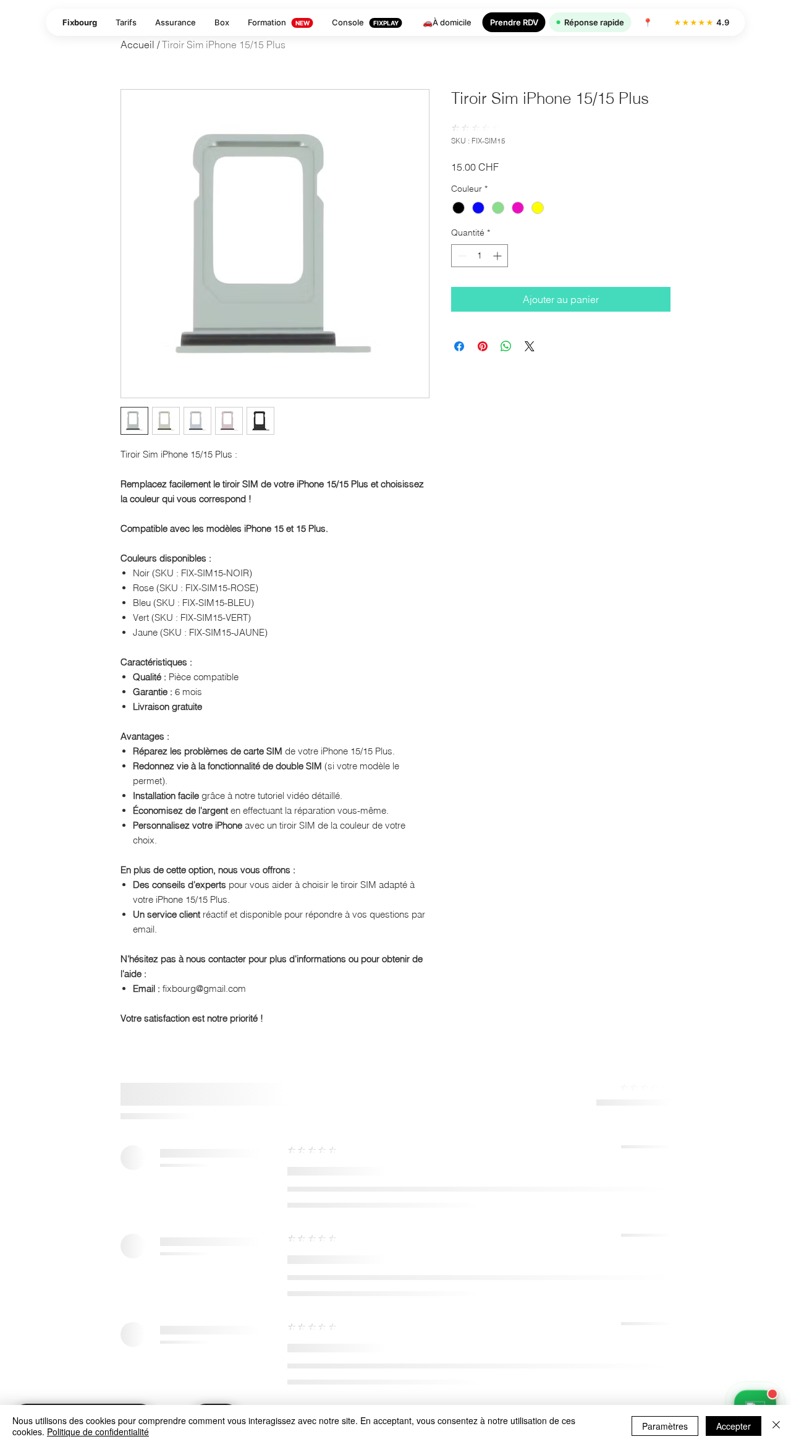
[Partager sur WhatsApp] (506, 346)
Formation (279, 22)
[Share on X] (529, 346)
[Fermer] (776, 1426)
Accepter (733, 1426)
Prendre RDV (514, 22)
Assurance (175, 22)
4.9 (701, 22)
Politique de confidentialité (98, 1431)
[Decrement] (460, 256)
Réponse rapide (594, 22)
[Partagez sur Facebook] (459, 346)
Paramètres (665, 1426)
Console (365, 22)
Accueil (137, 44)
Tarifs (126, 22)
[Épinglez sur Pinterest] (482, 346)
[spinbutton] (479, 256)
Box (221, 22)
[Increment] (498, 256)
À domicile (446, 22)
